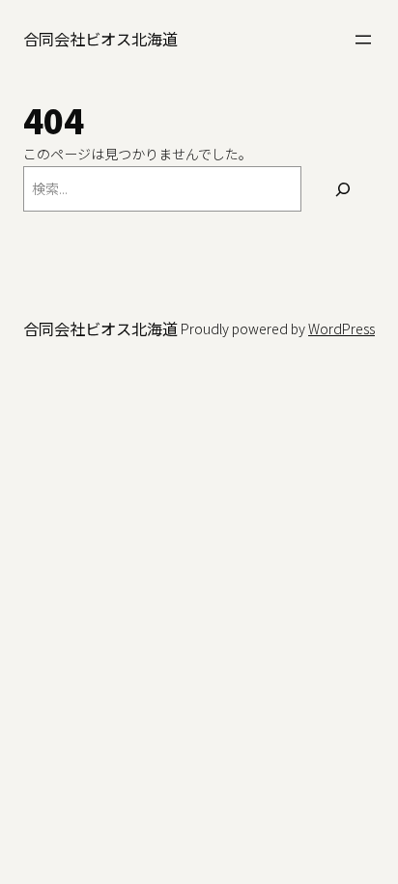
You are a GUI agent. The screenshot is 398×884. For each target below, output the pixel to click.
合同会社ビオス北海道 (100, 38)
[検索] (343, 189)
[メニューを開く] (363, 39)
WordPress (341, 328)
